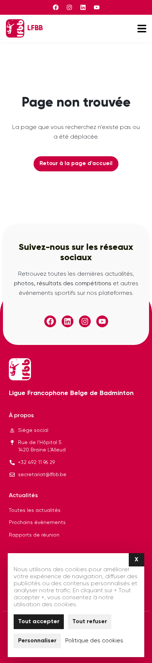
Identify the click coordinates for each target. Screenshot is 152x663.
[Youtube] (97, 7)
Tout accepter (38, 622)
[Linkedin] (83, 7)
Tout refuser (89, 622)
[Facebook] (56, 7)
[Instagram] (69, 7)
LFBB (35, 28)
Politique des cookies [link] (94, 641)
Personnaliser (37, 641)
